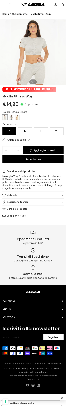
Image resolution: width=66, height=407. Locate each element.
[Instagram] (33, 385)
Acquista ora (33, 159)
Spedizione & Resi (16, 215)
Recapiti (58, 368)
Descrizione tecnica (18, 202)
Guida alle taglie (17, 140)
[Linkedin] (38, 385)
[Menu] (3, 4)
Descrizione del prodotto (21, 171)
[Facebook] (27, 385)
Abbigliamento (20, 14)
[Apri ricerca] (10, 4)
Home (5, 14)
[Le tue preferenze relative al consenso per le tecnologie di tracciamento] (5, 402)
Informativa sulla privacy (16, 368)
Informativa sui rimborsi (41, 368)
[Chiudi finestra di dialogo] (61, 398)
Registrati (53, 337)
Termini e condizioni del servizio (23, 375)
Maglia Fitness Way (41, 14)
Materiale (12, 195)
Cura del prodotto (17, 208)
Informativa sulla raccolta (19, 403)
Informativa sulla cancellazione (33, 372)
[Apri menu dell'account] (55, 4)
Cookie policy (33, 379)
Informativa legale (48, 375)
